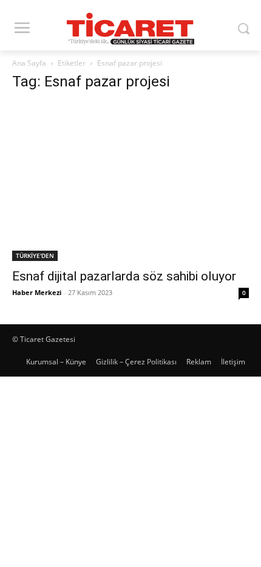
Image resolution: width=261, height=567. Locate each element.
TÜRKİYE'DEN (35, 255)
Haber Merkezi (36, 292)
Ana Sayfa (29, 63)
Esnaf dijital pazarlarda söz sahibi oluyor (124, 276)
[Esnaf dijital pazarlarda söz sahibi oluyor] (130, 182)
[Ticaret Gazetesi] (130, 28)
